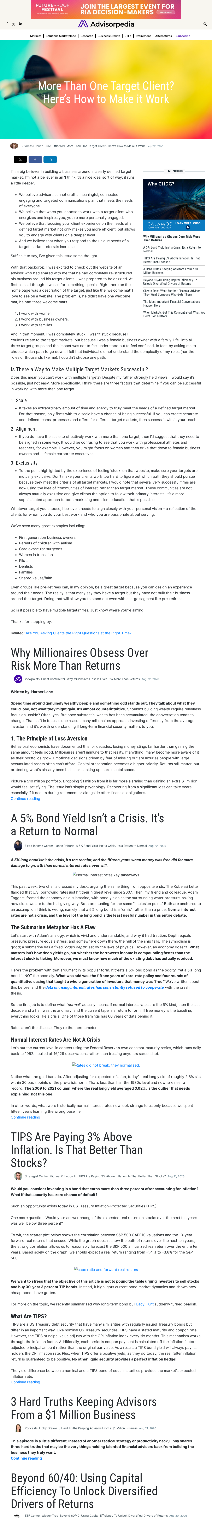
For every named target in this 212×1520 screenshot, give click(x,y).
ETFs (128, 36)
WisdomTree (50, 1515)
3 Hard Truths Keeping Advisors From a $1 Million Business (98, 1428)
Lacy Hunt (145, 1304)
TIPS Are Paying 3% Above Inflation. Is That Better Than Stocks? (122, 1176)
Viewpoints (32, 679)
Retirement (143, 36)
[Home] (106, 24)
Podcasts (31, 1428)
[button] (20, 159)
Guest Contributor (53, 679)
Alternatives (163, 36)
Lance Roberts (64, 845)
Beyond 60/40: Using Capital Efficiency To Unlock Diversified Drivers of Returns (114, 1515)
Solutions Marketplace (61, 36)
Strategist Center (36, 1176)
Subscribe (183, 36)
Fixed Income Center (39, 845)
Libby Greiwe (48, 1428)
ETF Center (32, 1515)
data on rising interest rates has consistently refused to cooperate (104, 987)
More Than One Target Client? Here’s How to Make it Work (105, 146)
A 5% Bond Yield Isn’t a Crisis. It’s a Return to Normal (111, 845)
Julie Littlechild (55, 146)
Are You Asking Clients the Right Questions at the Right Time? (78, 633)
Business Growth (109, 36)
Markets (35, 36)
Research (87, 36)
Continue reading (25, 798)
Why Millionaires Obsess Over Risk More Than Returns (103, 679)
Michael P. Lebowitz (63, 1176)
